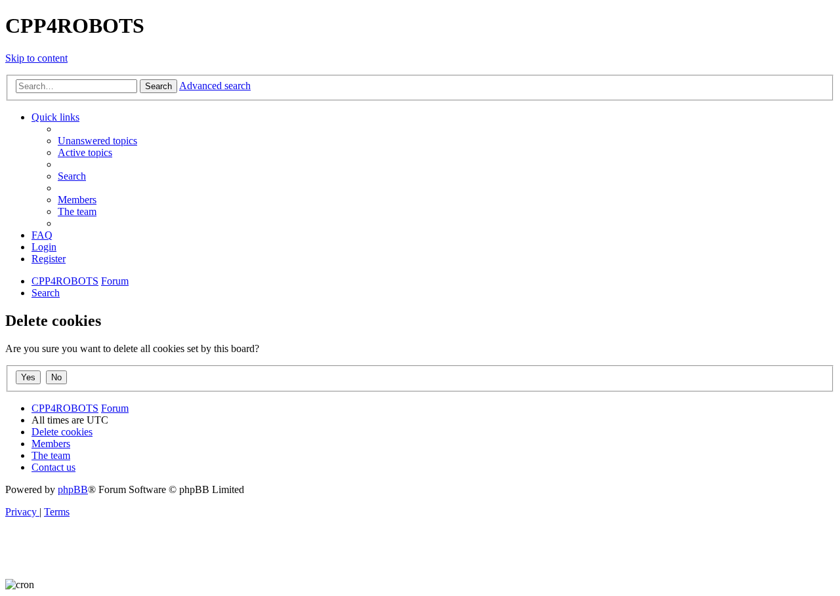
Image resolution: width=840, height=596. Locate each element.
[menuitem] (97, 140)
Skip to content (36, 58)
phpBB (73, 489)
